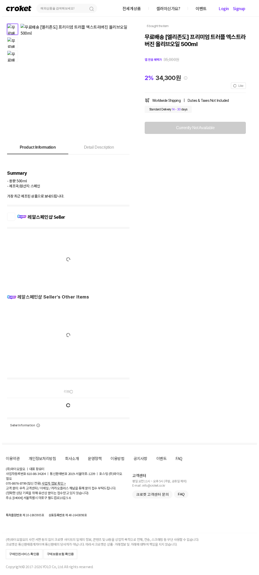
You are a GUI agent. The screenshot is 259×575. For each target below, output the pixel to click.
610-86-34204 (36, 473)
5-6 (68, 497)
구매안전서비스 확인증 (24, 554)
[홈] (18, 8)
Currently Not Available (195, 128)
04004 (17, 497)
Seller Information (22, 425)
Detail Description (99, 147)
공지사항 (140, 458)
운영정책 (94, 458)
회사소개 (72, 458)
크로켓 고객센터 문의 (152, 494)
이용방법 (117, 458)
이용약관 (12, 458)
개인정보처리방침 (42, 458)
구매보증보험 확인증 (60, 554)
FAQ (179, 458)
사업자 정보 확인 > (53, 483)
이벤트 (161, 458)
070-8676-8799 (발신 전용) (23, 483)
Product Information (38, 147)
